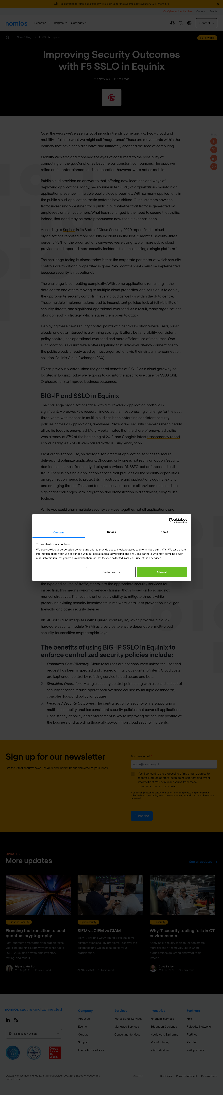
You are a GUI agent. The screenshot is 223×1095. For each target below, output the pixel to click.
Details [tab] (111, 531)
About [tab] (164, 531)
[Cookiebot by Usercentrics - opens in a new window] (171, 520)
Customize (109, 571)
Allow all (162, 571)
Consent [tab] (58, 532)
